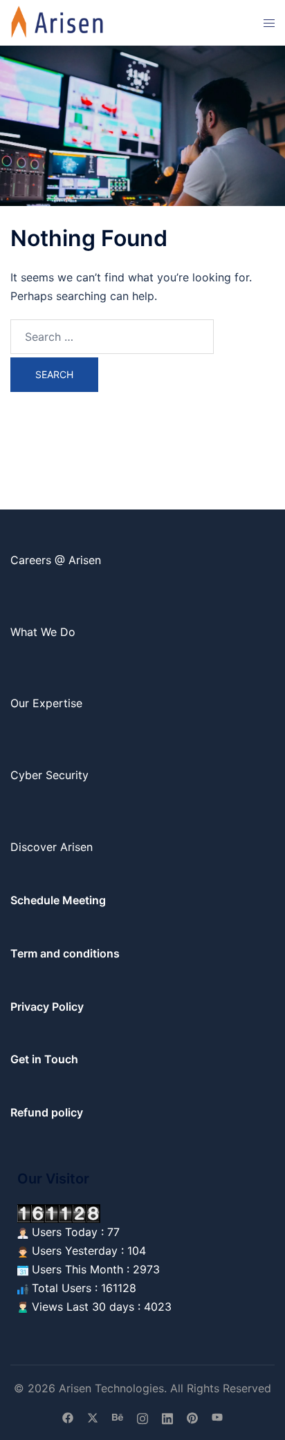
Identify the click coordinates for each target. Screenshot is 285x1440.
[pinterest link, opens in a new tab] (192, 1417)
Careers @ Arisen (55, 560)
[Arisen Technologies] (57, 21)
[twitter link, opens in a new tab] (92, 1417)
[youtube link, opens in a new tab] (217, 1417)
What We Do (42, 632)
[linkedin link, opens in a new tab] (167, 1417)
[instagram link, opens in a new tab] (142, 1417)
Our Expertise (46, 703)
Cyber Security (49, 775)
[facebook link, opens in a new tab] (67, 1417)
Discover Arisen (51, 847)
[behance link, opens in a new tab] (117, 1417)
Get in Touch (44, 1059)
